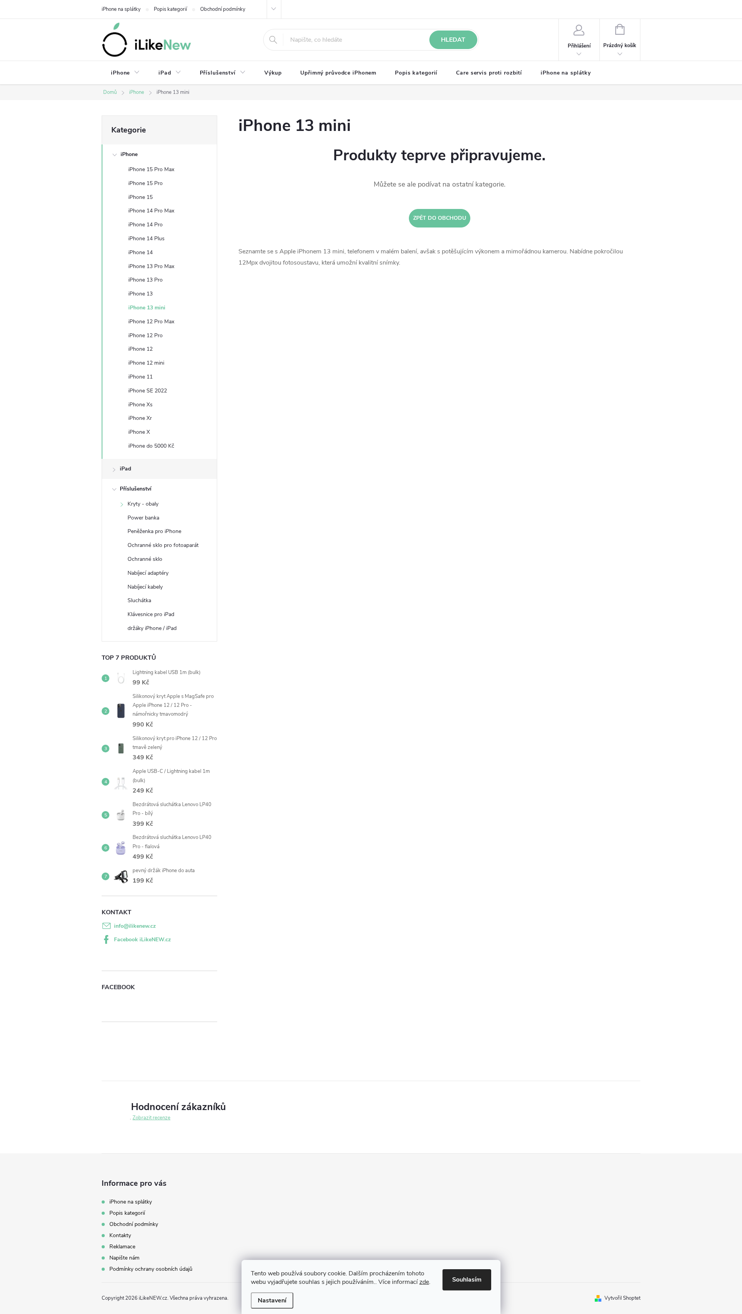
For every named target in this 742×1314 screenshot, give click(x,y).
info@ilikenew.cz (135, 926)
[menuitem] (125, 73)
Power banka (143, 517)
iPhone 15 (140, 197)
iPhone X (139, 432)
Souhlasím (467, 1279)
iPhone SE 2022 (147, 390)
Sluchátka (139, 600)
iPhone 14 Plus (146, 238)
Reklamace (122, 1246)
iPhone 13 (140, 293)
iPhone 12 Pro (145, 335)
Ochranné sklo (145, 559)
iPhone (129, 154)
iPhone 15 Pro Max (151, 169)
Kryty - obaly (143, 504)
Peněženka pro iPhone (154, 531)
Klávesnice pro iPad (151, 614)
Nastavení (272, 1300)
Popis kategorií (170, 9)
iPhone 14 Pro (145, 224)
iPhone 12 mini (146, 363)
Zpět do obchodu (439, 218)
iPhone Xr (140, 418)
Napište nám (124, 1257)
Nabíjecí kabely (145, 587)
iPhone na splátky (121, 9)
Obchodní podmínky (222, 9)
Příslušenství (135, 488)
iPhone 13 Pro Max (151, 266)
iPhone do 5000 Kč (151, 446)
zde (424, 1282)
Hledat (453, 40)
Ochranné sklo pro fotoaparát (163, 545)
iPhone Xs (140, 404)
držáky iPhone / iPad (152, 628)
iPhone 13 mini (146, 307)
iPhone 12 (140, 349)
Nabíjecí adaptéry (148, 573)
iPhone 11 (140, 376)
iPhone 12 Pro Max (151, 321)
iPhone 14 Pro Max (151, 210)
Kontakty (120, 1235)
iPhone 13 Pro (145, 280)
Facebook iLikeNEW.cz (142, 939)
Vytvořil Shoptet (622, 1298)
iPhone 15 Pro (145, 183)
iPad (125, 468)
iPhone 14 (140, 252)
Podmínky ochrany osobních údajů (150, 1269)
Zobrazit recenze (151, 1117)
